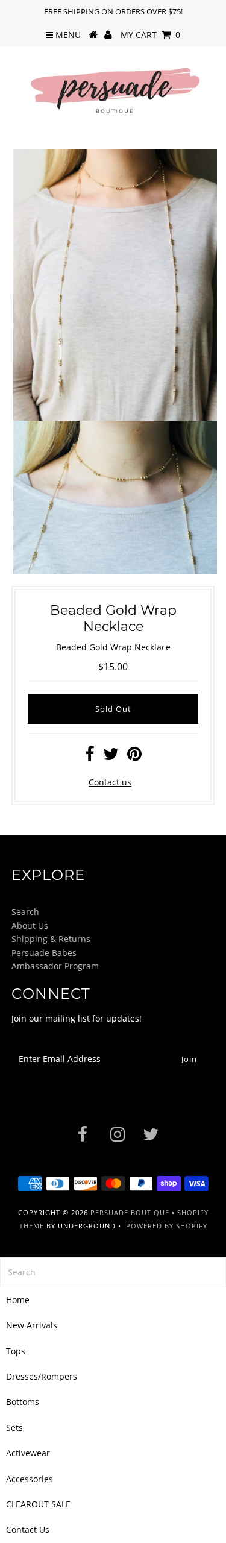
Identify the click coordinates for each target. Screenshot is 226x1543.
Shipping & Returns (50, 938)
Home (18, 1300)
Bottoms (22, 1401)
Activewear (28, 1453)
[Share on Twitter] (111, 756)
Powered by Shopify (166, 1225)
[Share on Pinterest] (134, 756)
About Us (29, 925)
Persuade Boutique (129, 1212)
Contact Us (27, 1529)
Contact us (110, 782)
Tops (15, 1351)
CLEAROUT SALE (38, 1504)
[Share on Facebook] (90, 756)
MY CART (150, 34)
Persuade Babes (44, 952)
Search (25, 911)
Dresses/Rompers (41, 1376)
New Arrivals (31, 1325)
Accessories (29, 1479)
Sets (14, 1427)
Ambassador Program (55, 966)
